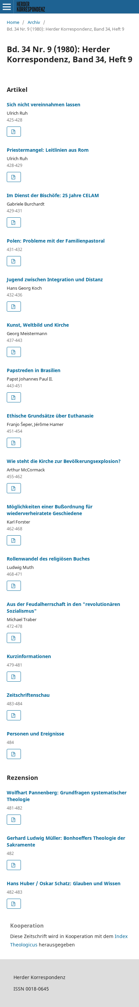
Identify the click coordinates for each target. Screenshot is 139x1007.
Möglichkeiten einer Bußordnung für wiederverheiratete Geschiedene (49, 509)
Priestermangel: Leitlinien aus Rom (48, 150)
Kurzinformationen (29, 656)
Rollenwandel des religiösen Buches (48, 558)
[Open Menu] (6, 6)
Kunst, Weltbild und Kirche (38, 325)
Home (13, 22)
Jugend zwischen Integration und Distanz (55, 279)
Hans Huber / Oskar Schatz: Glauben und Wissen (63, 883)
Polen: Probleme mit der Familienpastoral (56, 241)
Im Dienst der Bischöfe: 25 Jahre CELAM (53, 195)
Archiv (34, 22)
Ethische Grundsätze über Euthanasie (50, 415)
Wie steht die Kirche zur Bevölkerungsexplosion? (64, 461)
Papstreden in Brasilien (33, 370)
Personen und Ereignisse (35, 733)
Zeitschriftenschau (28, 695)
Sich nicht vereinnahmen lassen (43, 104)
